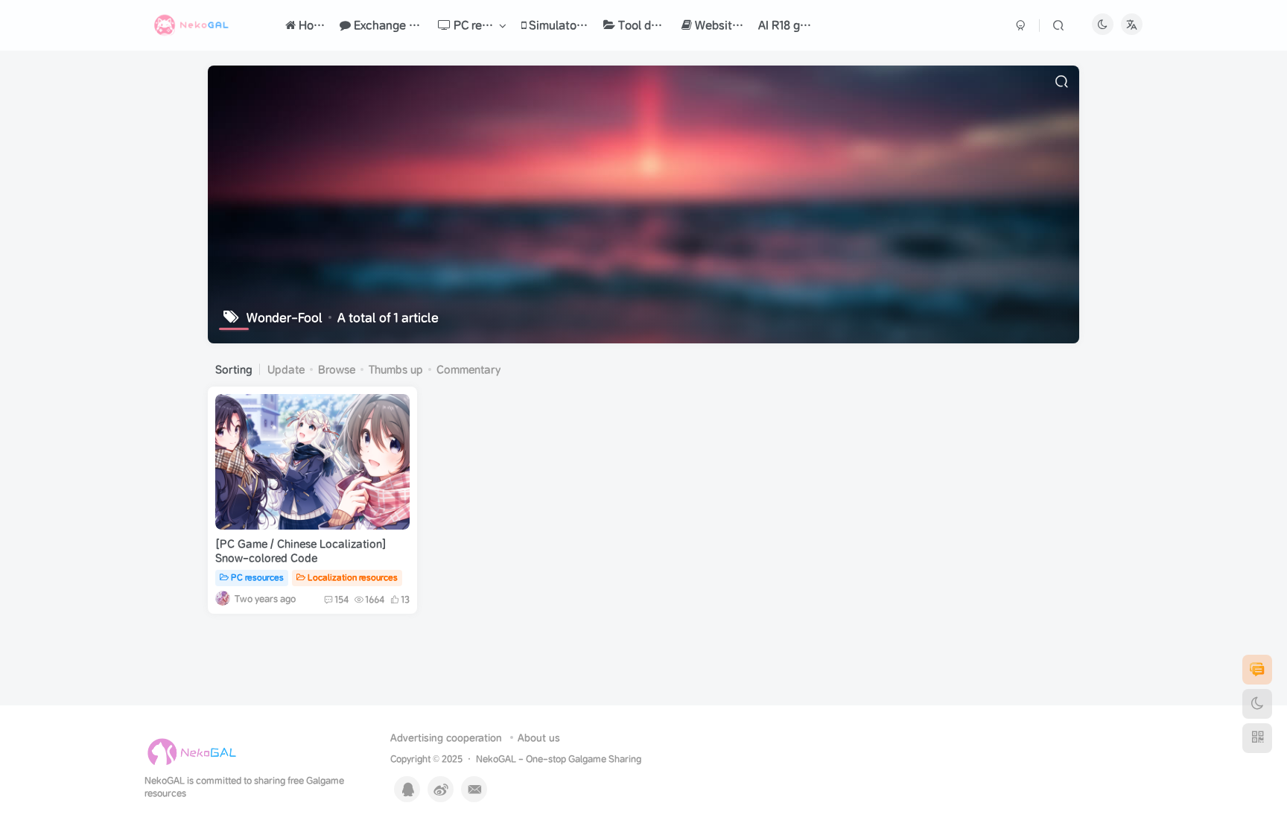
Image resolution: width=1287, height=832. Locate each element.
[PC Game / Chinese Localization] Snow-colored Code (301, 551)
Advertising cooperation (446, 737)
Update (286, 369)
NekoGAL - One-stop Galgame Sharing (558, 758)
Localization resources (353, 577)
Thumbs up (396, 369)
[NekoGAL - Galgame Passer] (191, 752)
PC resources (257, 577)
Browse (336, 369)
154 (341, 599)
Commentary (468, 369)
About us (539, 737)
